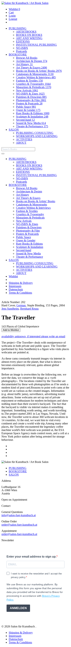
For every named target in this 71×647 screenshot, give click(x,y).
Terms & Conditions (20, 292)
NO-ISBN (22, 48)
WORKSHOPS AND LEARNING (37, 136)
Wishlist (14, 9)
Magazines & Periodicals (33, 87)
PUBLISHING (17, 28)
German (21, 305)
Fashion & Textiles (29, 80)
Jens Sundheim (10, 308)
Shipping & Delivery (21, 282)
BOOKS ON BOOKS (29, 34)
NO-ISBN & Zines (30, 93)
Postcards (21, 51)
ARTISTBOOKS (26, 31)
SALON (14, 129)
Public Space (26, 106)
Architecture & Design (31, 61)
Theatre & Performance (32, 126)
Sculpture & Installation (32, 116)
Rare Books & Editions (32, 113)
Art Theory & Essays (31, 67)
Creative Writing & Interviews (36, 77)
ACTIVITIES (24, 139)
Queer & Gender (28, 110)
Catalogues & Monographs (35, 74)
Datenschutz (16, 289)
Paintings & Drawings (31, 96)
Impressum (15, 286)
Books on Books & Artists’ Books (39, 70)
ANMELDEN (18, 608)
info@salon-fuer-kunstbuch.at (18, 515)
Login (12, 15)
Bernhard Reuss (29, 308)
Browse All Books (26, 57)
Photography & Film (31, 100)
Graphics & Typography (33, 83)
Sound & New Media (31, 123)
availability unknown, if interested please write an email (33, 336)
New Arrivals (27, 90)
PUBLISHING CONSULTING (34, 132)
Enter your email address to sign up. (31, 556)
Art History (24, 64)
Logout (13, 18)
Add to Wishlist (11, 330)
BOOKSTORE (18, 54)
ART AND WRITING (29, 38)
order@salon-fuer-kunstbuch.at (19, 524)
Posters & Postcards (29, 103)
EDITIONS (23, 41)
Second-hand (25, 119)
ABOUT (21, 142)
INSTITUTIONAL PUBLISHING (36, 44)
